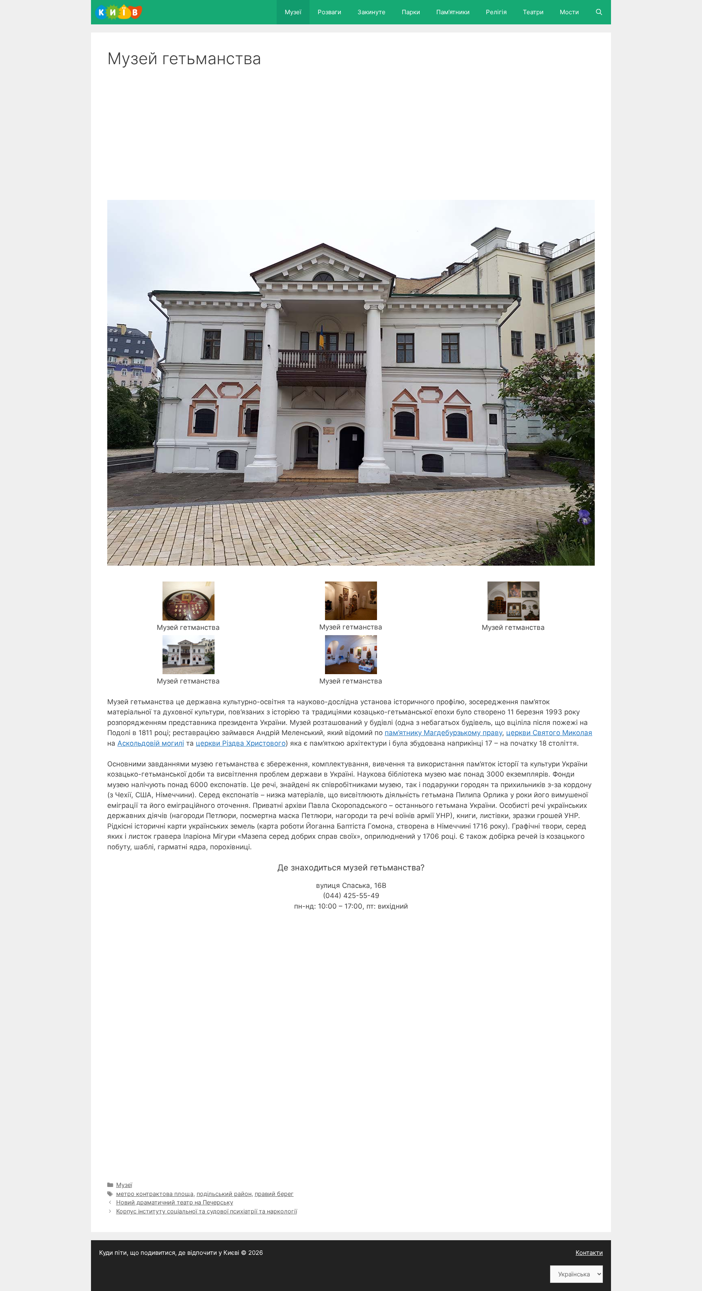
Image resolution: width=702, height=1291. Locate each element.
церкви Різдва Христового (241, 743)
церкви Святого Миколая (549, 733)
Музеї (293, 12)
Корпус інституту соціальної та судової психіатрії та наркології (206, 1211)
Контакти (589, 1252)
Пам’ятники (453, 12)
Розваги (329, 12)
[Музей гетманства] (188, 615)
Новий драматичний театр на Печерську (174, 1202)
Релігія (496, 12)
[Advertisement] (351, 129)
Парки (411, 12)
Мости (569, 12)
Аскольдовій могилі (150, 743)
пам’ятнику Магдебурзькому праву (443, 733)
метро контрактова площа (154, 1193)
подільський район (224, 1193)
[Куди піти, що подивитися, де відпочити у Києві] (120, 12)
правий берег (274, 1193)
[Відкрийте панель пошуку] (599, 12)
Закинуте (372, 12)
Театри (533, 12)
